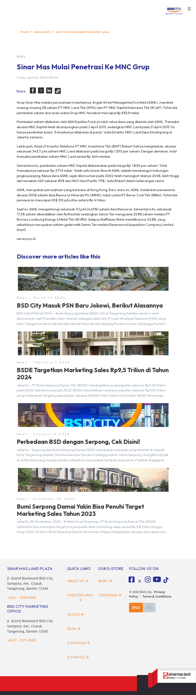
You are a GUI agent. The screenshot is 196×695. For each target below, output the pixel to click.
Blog (71, 628)
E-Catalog (77, 642)
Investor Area (80, 595)
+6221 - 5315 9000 (21, 640)
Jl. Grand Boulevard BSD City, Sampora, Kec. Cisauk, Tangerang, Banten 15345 (30, 583)
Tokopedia (107, 595)
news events (42, 32)
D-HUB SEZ (76, 657)
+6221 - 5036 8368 (21, 597)
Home (25, 32)
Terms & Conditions (156, 596)
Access (73, 614)
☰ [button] (189, 9)
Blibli (103, 580)
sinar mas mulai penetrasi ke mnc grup (82, 32)
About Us (75, 580)
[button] (33, 90)
